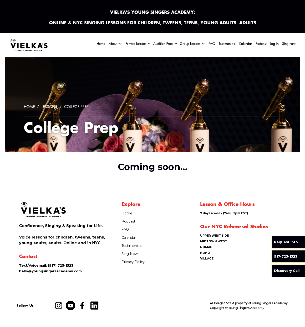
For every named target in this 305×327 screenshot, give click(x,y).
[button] (115, 44)
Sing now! (289, 43)
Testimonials (227, 43)
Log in (274, 43)
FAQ (211, 43)
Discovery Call (287, 271)
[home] (28, 45)
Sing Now (130, 254)
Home (101, 43)
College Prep (76, 107)
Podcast (261, 43)
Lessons (49, 107)
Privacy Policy (133, 262)
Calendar (245, 43)
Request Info (286, 242)
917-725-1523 (285, 256)
